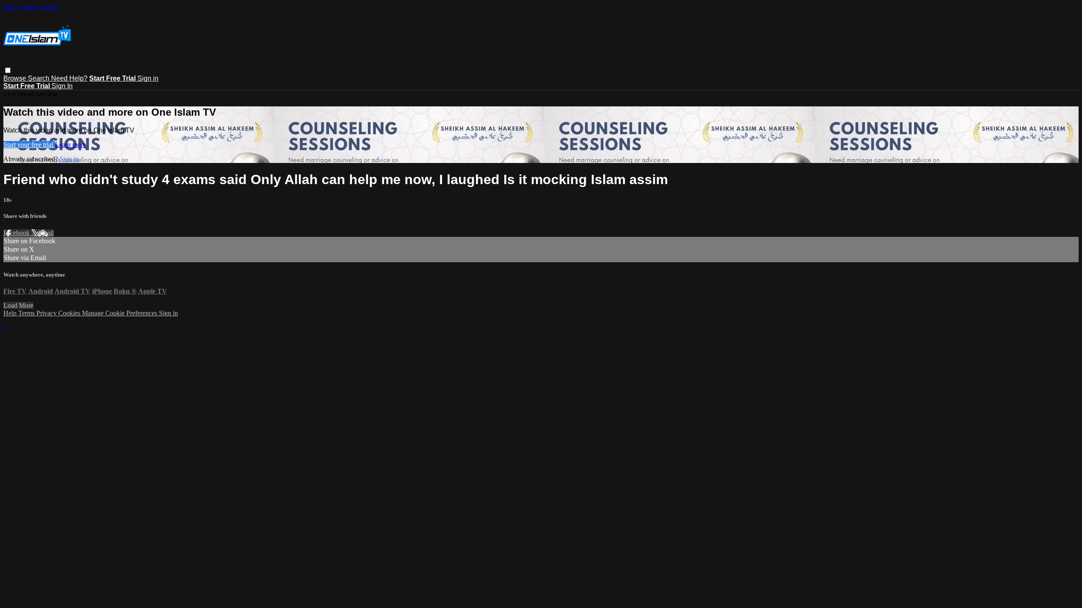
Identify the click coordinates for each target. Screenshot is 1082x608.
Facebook (17, 232)
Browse (15, 78)
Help (10, 313)
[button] (8, 70)
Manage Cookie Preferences (120, 313)
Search (39, 78)
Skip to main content (30, 7)
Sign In (62, 86)
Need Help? (69, 78)
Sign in (147, 78)
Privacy (47, 313)
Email (46, 232)
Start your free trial (29, 144)
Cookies (70, 313)
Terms (27, 313)
